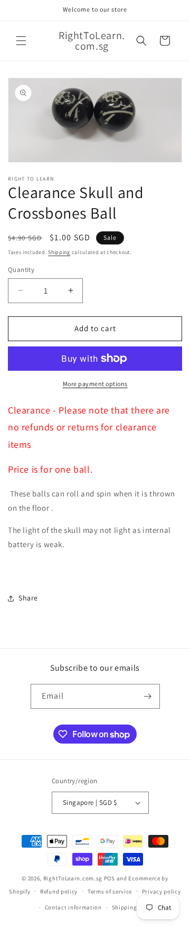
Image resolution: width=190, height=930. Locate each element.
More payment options (95, 384)
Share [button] (28, 598)
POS (109, 878)
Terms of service (110, 891)
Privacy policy (161, 891)
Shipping (59, 252)
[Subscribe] (147, 696)
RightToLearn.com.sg (72, 878)
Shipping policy (134, 907)
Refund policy (59, 891)
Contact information (73, 907)
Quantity (21, 269)
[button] (21, 40)
